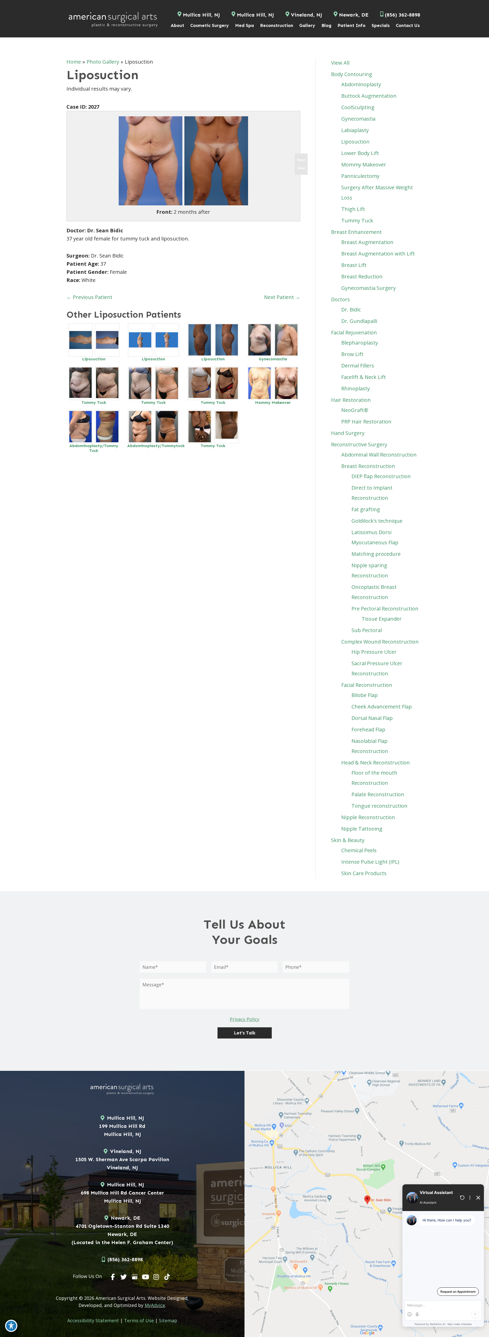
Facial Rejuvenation (354, 332)
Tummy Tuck (94, 402)
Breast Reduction (362, 276)
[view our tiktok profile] (167, 1277)
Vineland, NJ (306, 15)
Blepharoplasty (359, 342)
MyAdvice (155, 1305)
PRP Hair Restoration (366, 421)
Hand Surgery (347, 433)
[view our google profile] (135, 1277)
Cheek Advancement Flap (381, 706)
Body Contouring (351, 74)
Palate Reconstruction (377, 794)
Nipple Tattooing (361, 828)
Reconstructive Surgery (359, 444)
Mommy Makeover (273, 402)
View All (340, 62)
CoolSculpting (357, 107)
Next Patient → (282, 297)
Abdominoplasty (361, 84)
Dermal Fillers (357, 365)
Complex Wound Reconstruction (380, 641)
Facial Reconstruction (366, 684)
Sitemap (168, 1320)
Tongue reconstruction (379, 805)
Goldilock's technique (376, 520)
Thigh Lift (353, 209)
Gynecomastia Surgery (368, 288)
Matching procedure (376, 553)
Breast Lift (353, 265)
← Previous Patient (89, 297)
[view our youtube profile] (145, 1277)
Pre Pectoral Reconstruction (384, 608)
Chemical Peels (359, 850)
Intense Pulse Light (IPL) (370, 861)
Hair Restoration (351, 399)
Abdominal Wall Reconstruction (379, 454)
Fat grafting (365, 509)
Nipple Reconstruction (368, 817)
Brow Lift (352, 354)
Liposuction (93, 359)
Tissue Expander (382, 618)
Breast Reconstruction (368, 466)
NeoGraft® (354, 410)
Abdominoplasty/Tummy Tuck (93, 448)
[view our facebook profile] (113, 1277)
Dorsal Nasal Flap (372, 718)
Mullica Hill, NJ (201, 15)
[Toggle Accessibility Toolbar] (11, 1326)
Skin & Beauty (347, 840)
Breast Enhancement (356, 232)
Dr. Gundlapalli (359, 321)
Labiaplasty (355, 130)
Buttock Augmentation (369, 95)
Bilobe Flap (364, 695)
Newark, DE (353, 15)
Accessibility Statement (93, 1320)
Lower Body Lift (360, 153)
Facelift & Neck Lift (363, 377)
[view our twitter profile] (124, 1277)
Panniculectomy (360, 176)
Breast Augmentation (367, 242)
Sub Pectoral (366, 630)
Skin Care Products (364, 873)
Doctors (340, 299)
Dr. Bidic (351, 309)
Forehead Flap (368, 729)
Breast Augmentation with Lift (378, 253)
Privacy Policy (244, 1019)
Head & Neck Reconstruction (375, 762)
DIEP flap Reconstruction (381, 476)
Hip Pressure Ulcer (374, 651)
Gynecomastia (273, 359)
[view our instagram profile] (156, 1277)
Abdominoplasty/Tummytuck (156, 445)
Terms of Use (139, 1320)
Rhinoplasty (355, 388)
